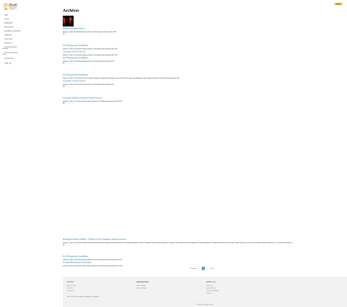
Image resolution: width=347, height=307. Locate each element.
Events (6, 19)
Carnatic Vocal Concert (74, 51)
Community (8, 35)
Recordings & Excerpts (12, 31)
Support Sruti (9, 58)
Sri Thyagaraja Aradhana (75, 45)
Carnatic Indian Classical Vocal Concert (82, 97)
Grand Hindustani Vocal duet (77, 262)
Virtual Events (70, 290)
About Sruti (8, 39)
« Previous (193, 268)
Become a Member (141, 288)
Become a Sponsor (141, 285)
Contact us (8, 43)
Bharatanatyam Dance (74, 28)
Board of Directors (211, 288)
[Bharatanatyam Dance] (202, 21)
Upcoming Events (71, 285)
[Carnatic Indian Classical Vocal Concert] (202, 90)
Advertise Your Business (212, 290)
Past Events (70, 288)
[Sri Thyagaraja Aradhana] (202, 38)
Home (6, 15)
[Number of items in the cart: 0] (10, 63)
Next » (212, 268)
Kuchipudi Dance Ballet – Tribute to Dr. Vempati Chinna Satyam (94, 239)
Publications (8, 27)
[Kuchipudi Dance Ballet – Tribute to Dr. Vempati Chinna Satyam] (202, 169)
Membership (8, 23)
